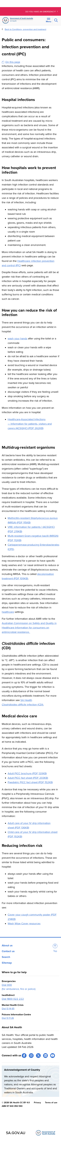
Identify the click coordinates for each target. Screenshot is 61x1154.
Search (6, 957)
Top (55, 951)
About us (7, 945)
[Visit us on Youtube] (53, 1055)
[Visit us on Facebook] (24, 1055)
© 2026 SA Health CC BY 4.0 (16, 1102)
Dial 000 (7, 985)
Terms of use (51, 1102)
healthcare (8, 612)
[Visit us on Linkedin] (45, 1055)
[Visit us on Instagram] (31, 1055)
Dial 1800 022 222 (13, 998)
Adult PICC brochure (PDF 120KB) (27, 773)
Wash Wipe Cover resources (24, 923)
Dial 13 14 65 (8, 1008)
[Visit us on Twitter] (38, 1055)
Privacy (37, 1102)
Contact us (8, 951)
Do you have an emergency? (40, 12)
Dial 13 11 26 (8, 1018)
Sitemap (7, 962)
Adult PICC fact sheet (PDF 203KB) (28, 777)
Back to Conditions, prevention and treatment (25, 29)
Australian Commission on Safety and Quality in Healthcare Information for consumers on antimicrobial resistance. (29, 628)
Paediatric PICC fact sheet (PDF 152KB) (30, 782)
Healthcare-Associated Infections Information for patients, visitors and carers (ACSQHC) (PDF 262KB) (30, 424)
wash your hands (17, 338)
